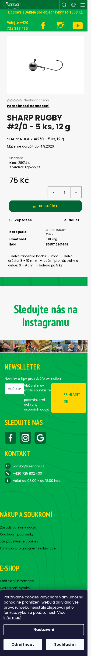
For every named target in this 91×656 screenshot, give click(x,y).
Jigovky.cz (32, 167)
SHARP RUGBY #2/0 (56, 232)
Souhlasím (65, 644)
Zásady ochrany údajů (18, 527)
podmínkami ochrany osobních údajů (36, 404)
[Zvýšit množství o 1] (75, 192)
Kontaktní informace (17, 581)
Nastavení (43, 629)
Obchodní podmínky (17, 534)
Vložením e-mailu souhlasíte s (37, 397)
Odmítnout (22, 644)
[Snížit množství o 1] (53, 192)
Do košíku (49, 206)
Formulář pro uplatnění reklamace (28, 548)
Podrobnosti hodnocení (28, 106)
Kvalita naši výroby (15, 588)
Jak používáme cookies (19, 541)
